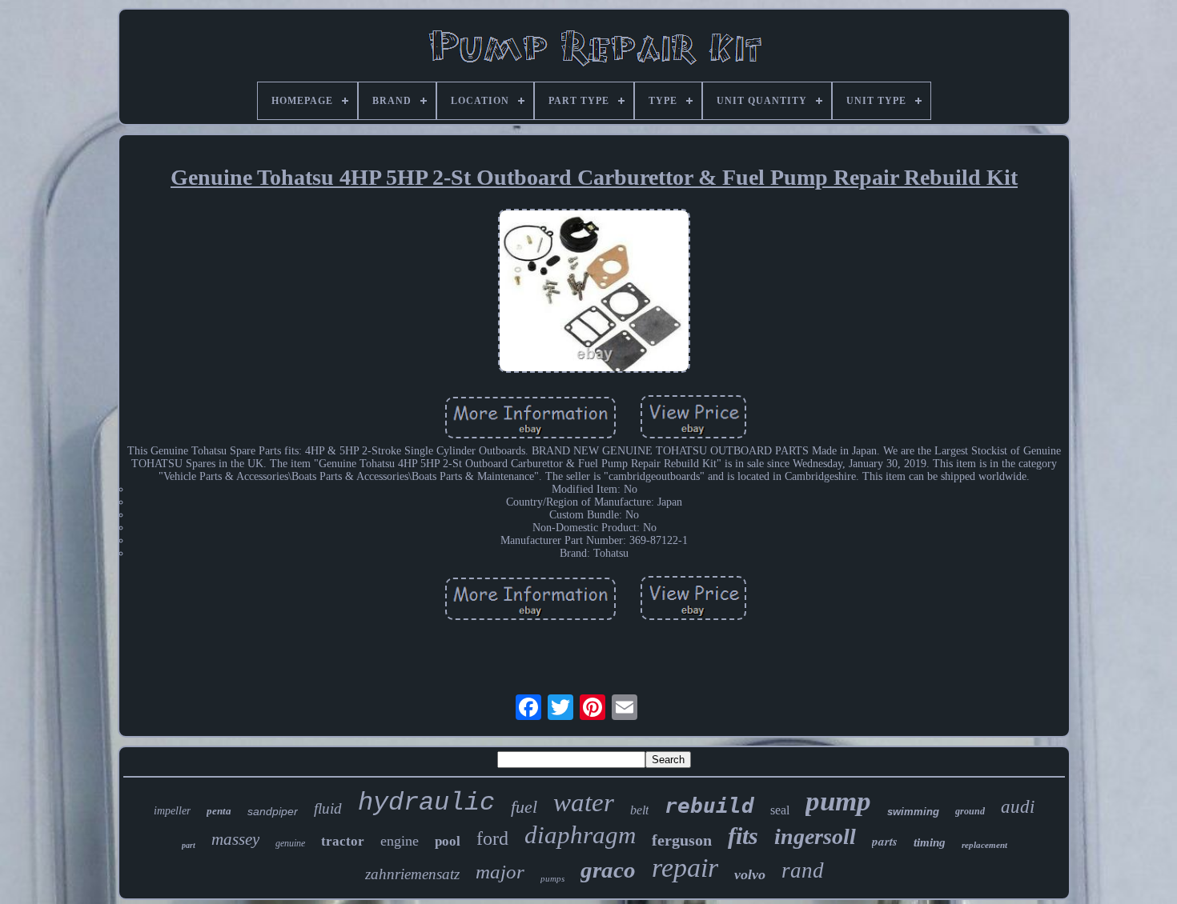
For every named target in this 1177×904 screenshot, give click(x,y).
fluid (328, 808)
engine (399, 841)
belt (639, 810)
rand (802, 870)
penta (219, 811)
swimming (913, 812)
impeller (172, 811)
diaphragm (580, 835)
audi (1017, 807)
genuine (290, 843)
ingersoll (815, 836)
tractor (342, 841)
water (583, 802)
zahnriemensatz (412, 874)
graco (608, 869)
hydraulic (426, 803)
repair (685, 867)
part (188, 845)
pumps (552, 878)
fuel (524, 807)
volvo (749, 874)
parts (885, 841)
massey (235, 839)
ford (492, 838)
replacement (984, 845)
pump (838, 801)
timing (930, 842)
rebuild (709, 806)
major (500, 871)
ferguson (682, 840)
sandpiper (272, 811)
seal (779, 810)
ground (970, 811)
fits (743, 835)
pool (447, 841)
